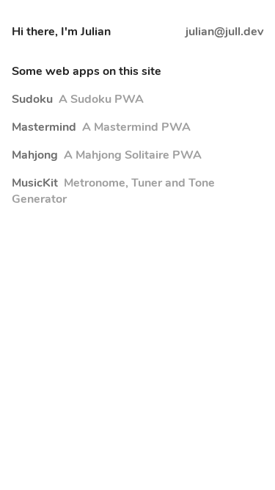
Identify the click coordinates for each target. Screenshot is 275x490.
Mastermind (101, 127)
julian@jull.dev (224, 32)
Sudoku (78, 99)
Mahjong (107, 155)
